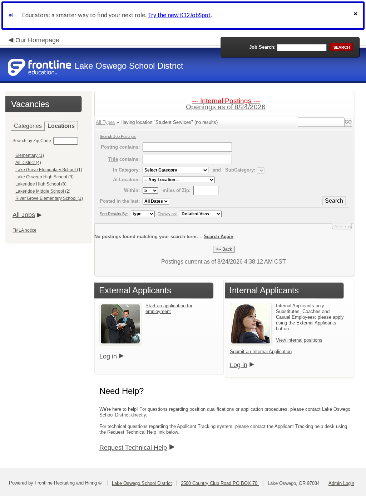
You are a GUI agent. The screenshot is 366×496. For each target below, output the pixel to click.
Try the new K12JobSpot (179, 15)
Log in (108, 356)
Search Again (218, 236)
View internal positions (299, 340)
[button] (356, 15)
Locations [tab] (61, 126)
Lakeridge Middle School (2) (42, 191)
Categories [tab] (28, 126)
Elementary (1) (29, 155)
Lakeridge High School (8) (40, 184)
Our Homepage (37, 40)
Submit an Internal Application (261, 351)
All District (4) (28, 162)
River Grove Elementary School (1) (49, 198)
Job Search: (262, 47)
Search (334, 201)
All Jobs (24, 214)
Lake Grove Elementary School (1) (48, 169)
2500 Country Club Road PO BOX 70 (220, 483)
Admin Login (341, 483)
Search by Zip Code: (32, 140)
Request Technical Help (133, 447)
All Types (105, 122)
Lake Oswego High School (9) (44, 176)
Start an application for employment (168, 308)
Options (339, 226)
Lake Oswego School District (142, 483)
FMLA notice (24, 230)
